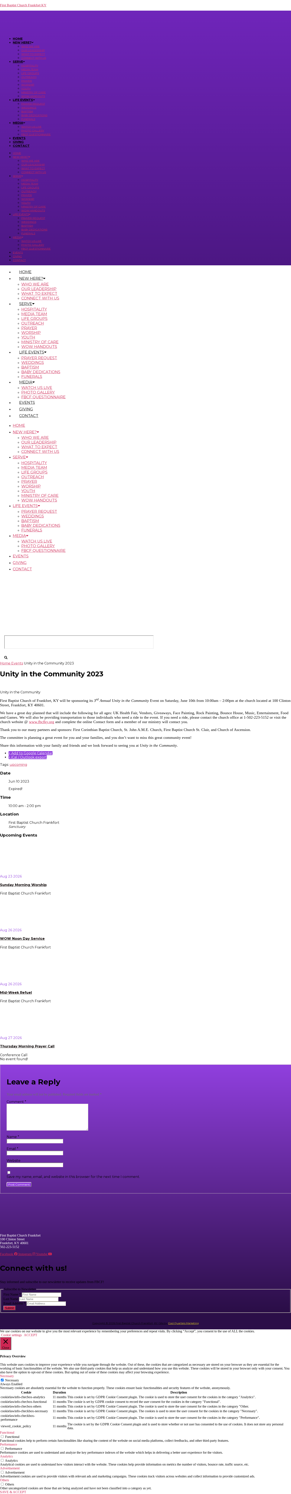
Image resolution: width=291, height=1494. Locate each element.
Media (18, 123)
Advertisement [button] (10, 1468)
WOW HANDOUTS (33, 96)
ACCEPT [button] (30, 1335)
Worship (27, 84)
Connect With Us (33, 57)
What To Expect (33, 54)
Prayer (26, 80)
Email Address (14, 1303)
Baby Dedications (34, 115)
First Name (12, 1294)
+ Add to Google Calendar (31, 753)
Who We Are (30, 46)
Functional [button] (7, 1432)
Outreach (28, 77)
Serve (18, 62)
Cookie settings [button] (11, 1335)
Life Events (23, 100)
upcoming (18, 765)
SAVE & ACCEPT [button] (13, 1492)
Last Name (11, 1299)
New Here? (22, 42)
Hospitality (29, 65)
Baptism (27, 111)
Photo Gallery (32, 130)
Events (19, 138)
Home (18, 39)
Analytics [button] (6, 1456)
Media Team (29, 69)
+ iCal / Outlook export (28, 757)
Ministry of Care (33, 92)
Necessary (12, 1380)
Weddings (28, 107)
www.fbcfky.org (41, 722)
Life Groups (30, 73)
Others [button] (4, 1480)
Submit (9, 1308)
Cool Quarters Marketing (183, 1323)
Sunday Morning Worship (23, 885)
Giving (18, 142)
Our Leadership (33, 50)
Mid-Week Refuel (16, 993)
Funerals (28, 119)
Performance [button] (8, 1444)
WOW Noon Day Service (22, 939)
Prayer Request (33, 103)
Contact (21, 146)
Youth (25, 88)
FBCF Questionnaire (36, 134)
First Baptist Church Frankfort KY (23, 5)
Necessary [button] (7, 1376)
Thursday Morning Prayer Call (27, 1046)
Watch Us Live (31, 126)
